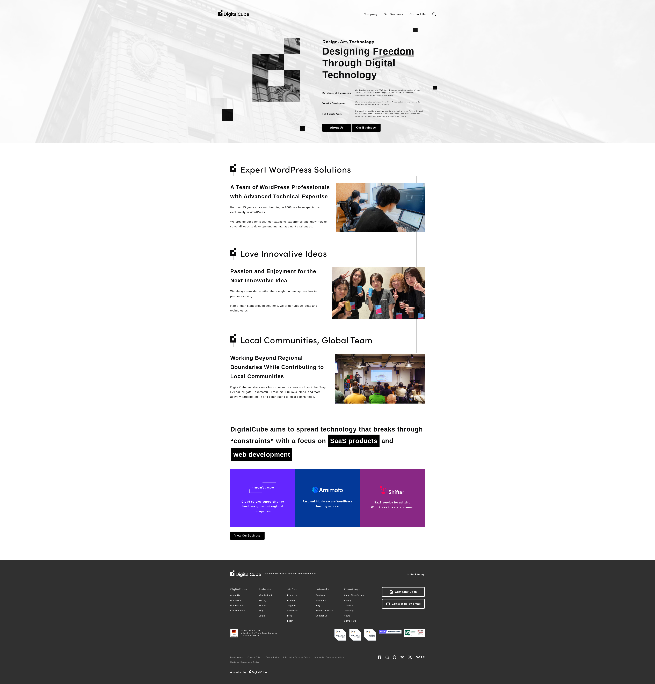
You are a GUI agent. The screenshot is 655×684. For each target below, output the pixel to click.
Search (434, 15)
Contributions (237, 610)
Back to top (417, 574)
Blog (261, 610)
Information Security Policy (296, 657)
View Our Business (247, 535)
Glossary (349, 610)
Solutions (321, 600)
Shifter (292, 589)
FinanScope (352, 589)
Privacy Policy (255, 657)
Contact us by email (406, 603)
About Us (337, 127)
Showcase (292, 610)
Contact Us (418, 14)
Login (262, 616)
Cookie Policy (272, 657)
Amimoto (265, 589)
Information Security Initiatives (329, 657)
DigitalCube (238, 589)
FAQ (318, 605)
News (347, 616)
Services (320, 595)
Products (292, 595)
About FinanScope (354, 595)
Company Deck (406, 591)
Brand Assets (236, 657)
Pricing (262, 600)
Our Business (393, 14)
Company (370, 14)
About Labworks (324, 610)
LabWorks (322, 589)
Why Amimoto (266, 595)
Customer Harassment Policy (244, 662)
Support (263, 605)
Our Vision (236, 600)
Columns (349, 605)
